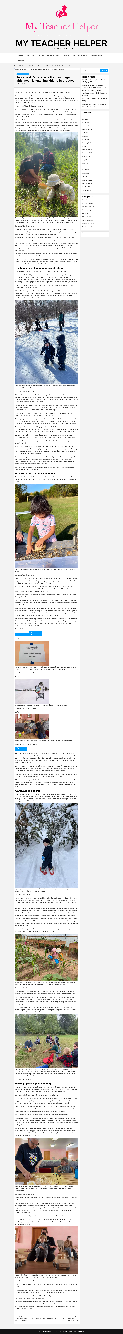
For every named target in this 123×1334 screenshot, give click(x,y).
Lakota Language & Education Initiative (44, 459)
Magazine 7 (72, 1331)
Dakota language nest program (37, 464)
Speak (41, 1313)
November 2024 (87, 129)
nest (33, 1313)
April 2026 (85, 116)
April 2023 (85, 166)
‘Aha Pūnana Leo (58, 441)
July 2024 (85, 133)
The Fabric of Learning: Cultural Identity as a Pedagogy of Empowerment (95, 81)
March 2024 (85, 139)
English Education (38, 55)
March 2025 (85, 122)
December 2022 (87, 180)
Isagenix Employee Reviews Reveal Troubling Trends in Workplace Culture (94, 86)
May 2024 (85, 136)
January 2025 (86, 126)
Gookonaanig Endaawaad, (43, 112)
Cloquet (20, 1313)
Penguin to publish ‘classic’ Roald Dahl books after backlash (62, 1319)
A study (17, 405)
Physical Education (88, 223)
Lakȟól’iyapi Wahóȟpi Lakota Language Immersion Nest (32, 461)
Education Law (86, 200)
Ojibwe (37, 1313)
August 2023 (86, 156)
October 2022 (86, 187)
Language (29, 1313)
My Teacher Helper (61, 43)
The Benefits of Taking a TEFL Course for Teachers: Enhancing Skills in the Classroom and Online (95, 93)
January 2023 (86, 177)
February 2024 (86, 143)
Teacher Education (53, 55)
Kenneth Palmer (23, 84)
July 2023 (85, 160)
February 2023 (86, 173)
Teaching (45, 1313)
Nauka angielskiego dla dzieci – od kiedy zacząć (94, 100)
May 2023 (85, 163)
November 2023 (87, 153)
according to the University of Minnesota (40, 415)
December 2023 (87, 150)
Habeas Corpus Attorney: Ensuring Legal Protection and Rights (94, 105)
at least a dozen (69, 285)
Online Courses (83, 55)
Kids (24, 1313)
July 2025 (85, 119)
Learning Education (68, 55)
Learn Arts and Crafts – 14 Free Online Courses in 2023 (30, 1319)
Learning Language (97, 55)
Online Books (86, 213)
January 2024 (86, 146)
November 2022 (87, 183)
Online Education (23, 55)
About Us (21, 60)
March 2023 (85, 170)
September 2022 (87, 190)
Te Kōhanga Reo (32, 423)
